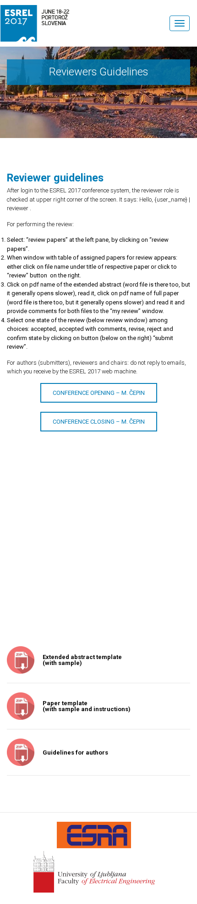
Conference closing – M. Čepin (99, 421)
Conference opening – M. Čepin (99, 392)
